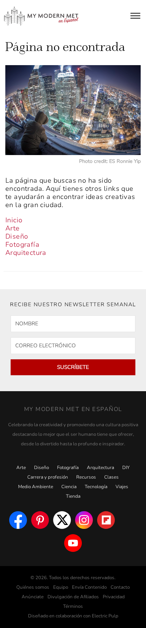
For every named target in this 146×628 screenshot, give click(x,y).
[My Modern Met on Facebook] (18, 520)
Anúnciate (33, 597)
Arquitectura (25, 252)
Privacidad (114, 597)
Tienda (73, 496)
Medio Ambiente (35, 487)
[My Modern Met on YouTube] (73, 543)
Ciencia (69, 487)
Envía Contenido (89, 587)
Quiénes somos (32, 587)
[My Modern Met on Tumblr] (128, 520)
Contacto (120, 587)
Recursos (86, 477)
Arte (12, 228)
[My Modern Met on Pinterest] (40, 520)
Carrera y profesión (47, 477)
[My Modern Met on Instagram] (84, 520)
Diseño (16, 236)
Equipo (60, 587)
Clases (111, 477)
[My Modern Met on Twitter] (62, 520)
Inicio (13, 220)
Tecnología (96, 487)
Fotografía (22, 244)
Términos (73, 606)
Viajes (122, 487)
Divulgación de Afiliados (73, 597)
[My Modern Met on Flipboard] (106, 520)
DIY (126, 467)
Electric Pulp (105, 616)
